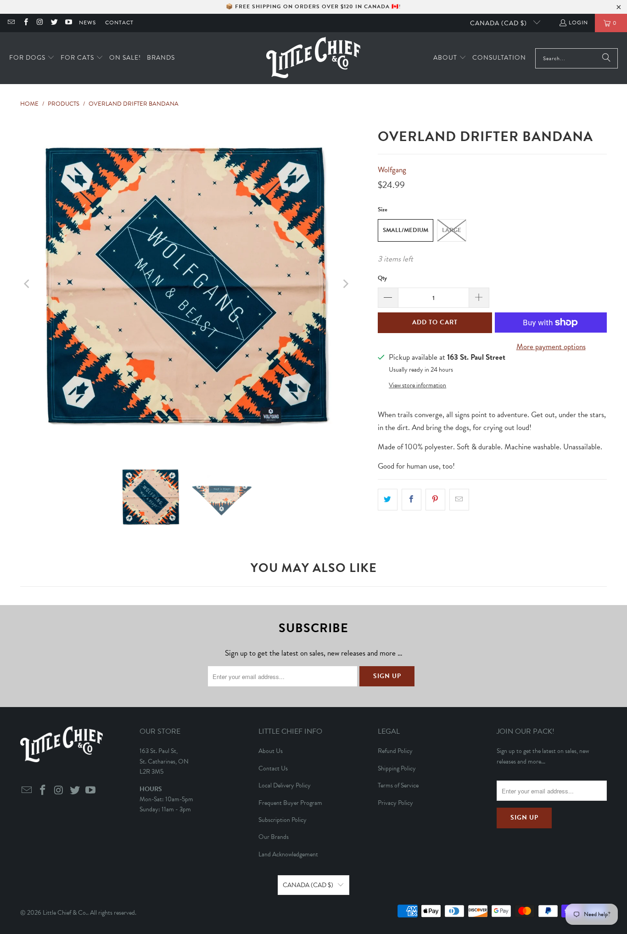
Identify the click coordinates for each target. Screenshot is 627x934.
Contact (119, 22)
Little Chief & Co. (65, 912)
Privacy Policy (395, 803)
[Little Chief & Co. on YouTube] (68, 23)
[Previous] (27, 284)
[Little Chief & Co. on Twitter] (54, 23)
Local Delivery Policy (284, 785)
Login (578, 22)
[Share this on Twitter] (387, 499)
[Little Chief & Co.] (313, 58)
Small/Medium (405, 230)
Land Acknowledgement (288, 854)
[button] (32, 58)
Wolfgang (392, 169)
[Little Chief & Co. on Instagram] (40, 23)
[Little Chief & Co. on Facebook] (25, 23)
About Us (270, 751)
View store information (417, 385)
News (87, 22)
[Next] (345, 284)
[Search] (606, 58)
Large (451, 230)
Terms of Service (398, 785)
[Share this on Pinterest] (435, 499)
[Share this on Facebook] (411, 499)
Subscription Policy (282, 820)
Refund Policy (395, 751)
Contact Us (273, 768)
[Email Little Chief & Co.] (11, 23)
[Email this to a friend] (459, 499)
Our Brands (273, 837)
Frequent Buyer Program (290, 803)
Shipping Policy (397, 768)
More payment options (551, 346)
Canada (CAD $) (499, 23)
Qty (382, 278)
